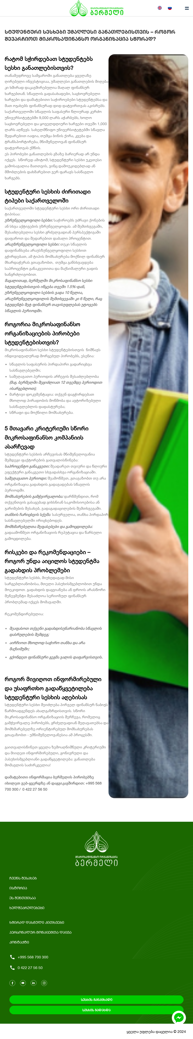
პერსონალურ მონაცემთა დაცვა (40, 932)
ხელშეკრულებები (26, 907)
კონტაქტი (19, 942)
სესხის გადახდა (96, 1010)
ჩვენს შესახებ (23, 878)
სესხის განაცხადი (96, 1000)
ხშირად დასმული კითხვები (36, 922)
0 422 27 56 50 (30, 967)
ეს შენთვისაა (22, 897)
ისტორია (18, 888)
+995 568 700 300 (33, 957)
